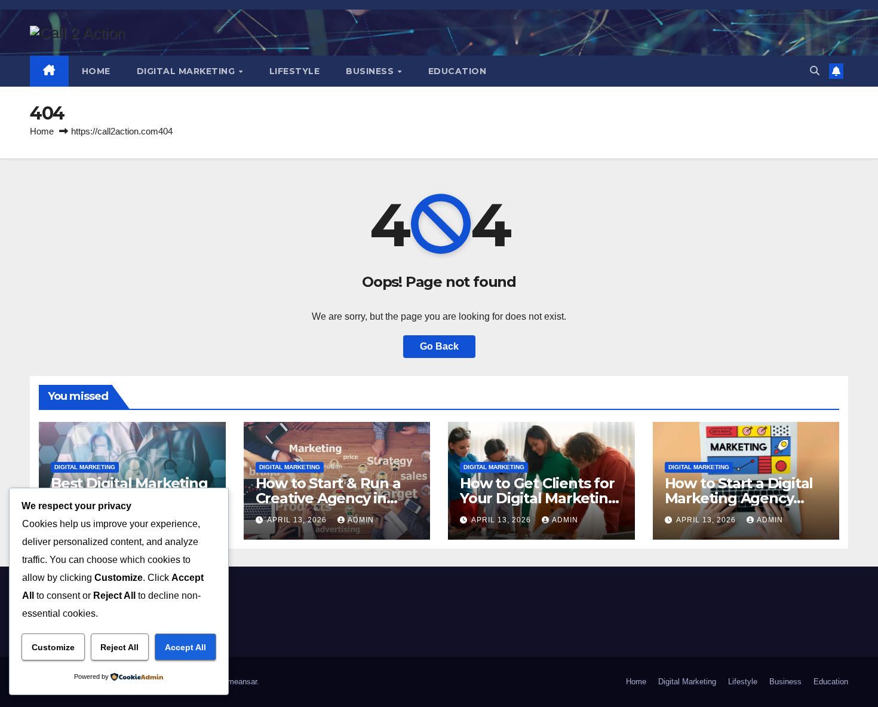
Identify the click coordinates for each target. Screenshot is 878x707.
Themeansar (235, 681)
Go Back (439, 346)
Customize (53, 647)
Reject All (119, 647)
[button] (814, 71)
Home (96, 71)
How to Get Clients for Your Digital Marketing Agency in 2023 (539, 498)
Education (457, 71)
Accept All (185, 647)
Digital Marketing (187, 71)
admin (361, 520)
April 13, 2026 (298, 520)
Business (371, 71)
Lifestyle (294, 71)
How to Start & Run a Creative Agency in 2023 (328, 498)
